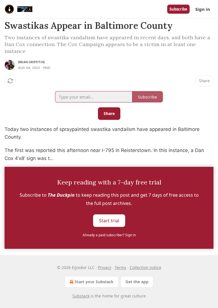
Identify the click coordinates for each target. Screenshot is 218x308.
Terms (120, 267)
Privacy (104, 267)
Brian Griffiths (31, 62)
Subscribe (178, 9)
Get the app (136, 281)
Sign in (202, 9)
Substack (80, 296)
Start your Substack (94, 281)
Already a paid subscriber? (109, 235)
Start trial (109, 220)
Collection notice (145, 267)
